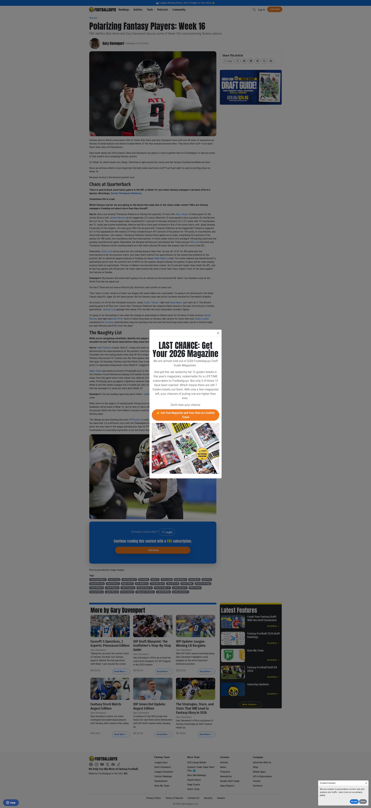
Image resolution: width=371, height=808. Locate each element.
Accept (354, 801)
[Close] (366, 783)
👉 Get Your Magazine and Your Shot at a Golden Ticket (186, 415)
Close (362, 801)
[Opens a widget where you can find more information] (11, 803)
